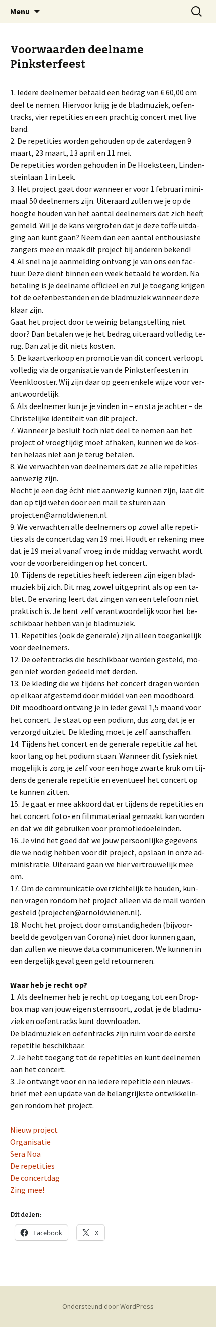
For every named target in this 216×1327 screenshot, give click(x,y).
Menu (20, 11)
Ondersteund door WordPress (108, 1306)
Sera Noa (25, 1154)
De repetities (32, 1166)
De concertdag (35, 1178)
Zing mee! (27, 1190)
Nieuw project (34, 1130)
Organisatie (30, 1142)
